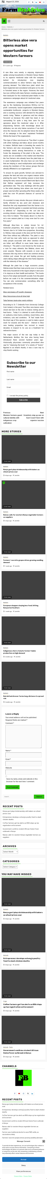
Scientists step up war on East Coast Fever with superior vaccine (34, 416)
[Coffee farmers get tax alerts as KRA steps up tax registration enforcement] (23, 984)
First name (10, 372)
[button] (44, 1141)
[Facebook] (14, 1093)
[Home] (4, 21)
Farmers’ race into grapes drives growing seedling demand (22, 1138)
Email (9, 387)
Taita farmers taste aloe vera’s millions (18, 300)
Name (8, 751)
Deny (23, 1165)
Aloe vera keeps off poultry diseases (17, 292)
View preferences (23, 1171)
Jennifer (16, 475)
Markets (5, 35)
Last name (10, 379)
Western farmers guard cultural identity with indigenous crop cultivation (12, 418)
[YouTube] (19, 1093)
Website (8, 768)
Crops (5, 1001)
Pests (11, 1047)
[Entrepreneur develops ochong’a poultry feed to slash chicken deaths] (23, 938)
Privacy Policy (18, 1176)
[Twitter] (28, 1093)
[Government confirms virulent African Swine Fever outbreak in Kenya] (23, 1030)
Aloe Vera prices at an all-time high (16, 296)
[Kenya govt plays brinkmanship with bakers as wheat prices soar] (23, 892)
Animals (5, 955)
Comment (9, 723)
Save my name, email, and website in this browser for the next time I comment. (22, 780)
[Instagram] (23, 1093)
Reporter (18, 65)
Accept (23, 1159)
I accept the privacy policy (18, 396)
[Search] (43, 21)
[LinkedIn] (32, 1093)
